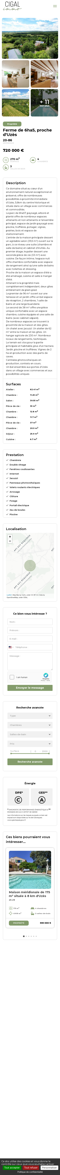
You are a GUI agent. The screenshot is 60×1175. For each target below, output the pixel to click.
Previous (11, 891)
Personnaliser (49, 1167)
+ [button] (10, 537)
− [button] (10, 541)
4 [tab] (31, 936)
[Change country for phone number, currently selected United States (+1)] (10, 647)
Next (49, 891)
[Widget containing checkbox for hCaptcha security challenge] (29, 677)
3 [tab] (28, 936)
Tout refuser (31, 1167)
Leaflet (9, 595)
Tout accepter (12, 1167)
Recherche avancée (30, 761)
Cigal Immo (12, 5)
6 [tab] (36, 936)
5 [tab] (33, 936)
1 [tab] (23, 936)
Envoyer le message (30, 687)
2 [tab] (26, 936)
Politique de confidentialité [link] (30, 1172)
